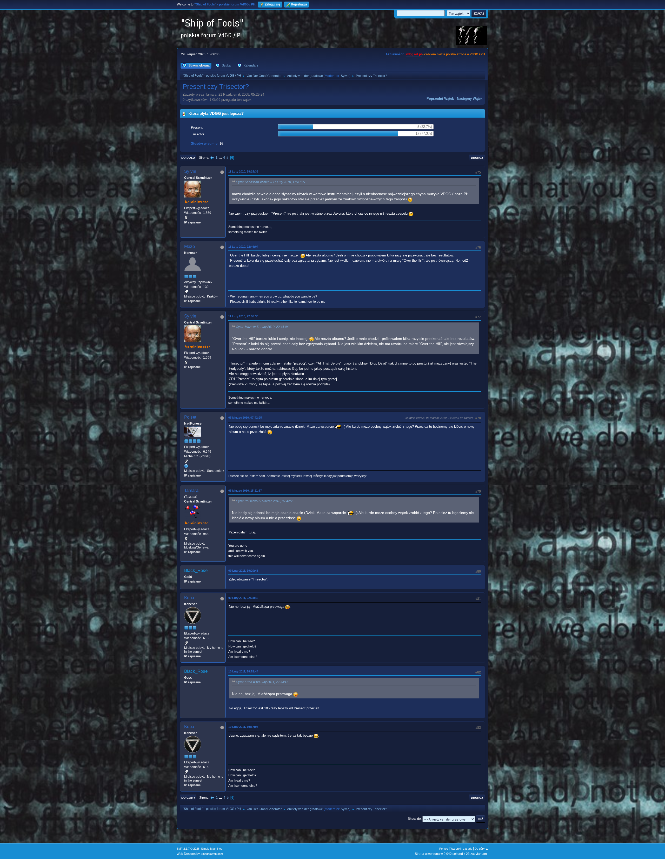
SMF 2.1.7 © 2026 (188, 848)
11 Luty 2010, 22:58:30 (243, 316)
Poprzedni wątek (440, 99)
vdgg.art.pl (414, 54)
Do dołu (188, 157)
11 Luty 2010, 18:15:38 (243, 171)
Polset (190, 417)
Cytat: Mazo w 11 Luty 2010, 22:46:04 (262, 327)
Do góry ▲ (481, 848)
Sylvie (345, 76)
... (221, 158)
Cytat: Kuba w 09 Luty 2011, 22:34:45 (262, 682)
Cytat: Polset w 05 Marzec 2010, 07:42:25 (265, 501)
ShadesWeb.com (212, 853)
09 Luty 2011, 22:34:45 (243, 597)
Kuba (189, 597)
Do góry (188, 797)
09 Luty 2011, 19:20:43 (243, 570)
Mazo (189, 246)
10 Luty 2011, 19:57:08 (243, 726)
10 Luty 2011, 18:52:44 (243, 671)
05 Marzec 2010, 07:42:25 (245, 417)
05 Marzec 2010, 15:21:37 (245, 490)
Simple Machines (211, 848)
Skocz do (414, 819)
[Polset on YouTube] (186, 466)
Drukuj (477, 157)
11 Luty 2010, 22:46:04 (243, 246)
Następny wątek (469, 99)
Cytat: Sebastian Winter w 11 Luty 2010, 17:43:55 (270, 182)
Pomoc (443, 848)
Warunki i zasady (461, 848)
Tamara (191, 490)
